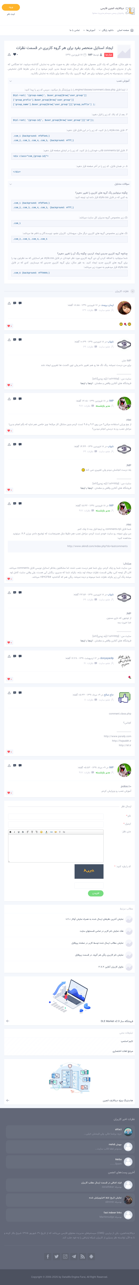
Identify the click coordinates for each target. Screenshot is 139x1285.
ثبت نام (11, 14)
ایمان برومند (107, 305)
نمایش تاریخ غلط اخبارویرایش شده (105, 1198)
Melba (118, 1159)
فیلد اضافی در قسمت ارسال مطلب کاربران (101, 1183)
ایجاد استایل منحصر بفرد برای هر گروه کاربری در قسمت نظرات (64, 48)
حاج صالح (109, 695)
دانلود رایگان (107, 30)
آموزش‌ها (90, 30)
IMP (90, 55)
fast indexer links (113, 1213)
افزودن (95, 893)
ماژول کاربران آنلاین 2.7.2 (110, 967)
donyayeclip (107, 658)
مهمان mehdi (115, 1144)
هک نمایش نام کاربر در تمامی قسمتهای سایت (101, 931)
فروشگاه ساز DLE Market (117, 1021)
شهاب (111, 342)
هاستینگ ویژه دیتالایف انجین (118, 1101)
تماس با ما (75, 30)
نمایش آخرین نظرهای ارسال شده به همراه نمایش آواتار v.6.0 (94, 919)
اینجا (90, 383)
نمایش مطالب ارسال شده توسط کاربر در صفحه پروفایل (97, 943)
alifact (118, 1129)
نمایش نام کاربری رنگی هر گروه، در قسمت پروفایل (99, 955)
